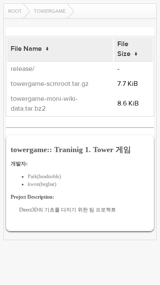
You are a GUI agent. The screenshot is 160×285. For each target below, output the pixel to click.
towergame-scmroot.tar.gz (50, 83)
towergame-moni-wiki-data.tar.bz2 (44, 103)
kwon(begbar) (42, 184)
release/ (23, 69)
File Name (26, 48)
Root (15, 11)
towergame (50, 11)
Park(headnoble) (44, 176)
